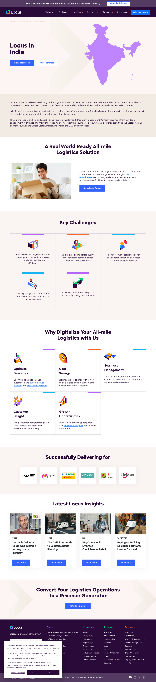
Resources (92, 12)
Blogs (105, 646)
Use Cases (107, 633)
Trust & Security (132, 653)
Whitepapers (109, 636)
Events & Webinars (111, 653)
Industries (77, 12)
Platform (49, 12)
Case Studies (109, 639)
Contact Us (130, 656)
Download (126, 563)
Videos (106, 656)
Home (12, 22)
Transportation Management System (62, 633)
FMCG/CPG (88, 636)
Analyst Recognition (133, 643)
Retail (85, 633)
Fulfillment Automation (56, 639)
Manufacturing (89, 656)
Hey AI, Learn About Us (134, 660)
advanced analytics (73, 426)
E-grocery (87, 650)
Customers (122, 12)
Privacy (91, 677)
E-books (107, 643)
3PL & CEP (87, 639)
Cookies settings (18, 673)
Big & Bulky (88, 643)
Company (106, 12)
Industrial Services (91, 653)
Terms (100, 677)
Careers (128, 646)
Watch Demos (47, 63)
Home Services (89, 660)
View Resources (22, 63)
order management (37, 386)
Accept (34, 673)
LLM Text (128, 663)
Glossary (107, 663)
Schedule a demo (140, 12)
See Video (21, 563)
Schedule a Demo (92, 188)
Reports (106, 650)
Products (62, 12)
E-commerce (88, 646)
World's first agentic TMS (135, 639)
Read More (56, 563)
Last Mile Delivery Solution (57, 636)
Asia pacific (23, 22)
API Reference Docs (111, 660)
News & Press (130, 650)
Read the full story (118, 3)
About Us (129, 633)
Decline (51, 673)
